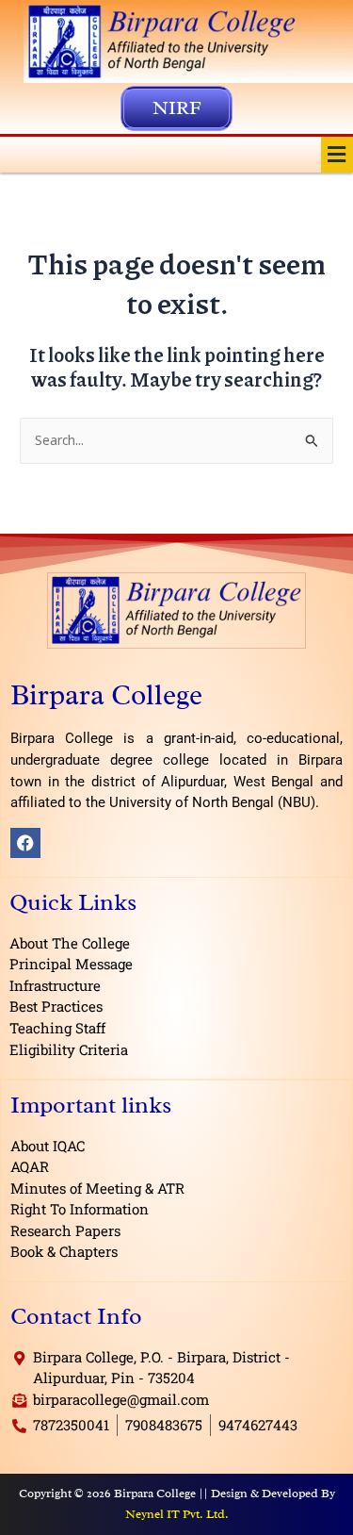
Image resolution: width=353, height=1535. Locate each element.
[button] (337, 155)
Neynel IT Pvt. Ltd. (177, 1514)
